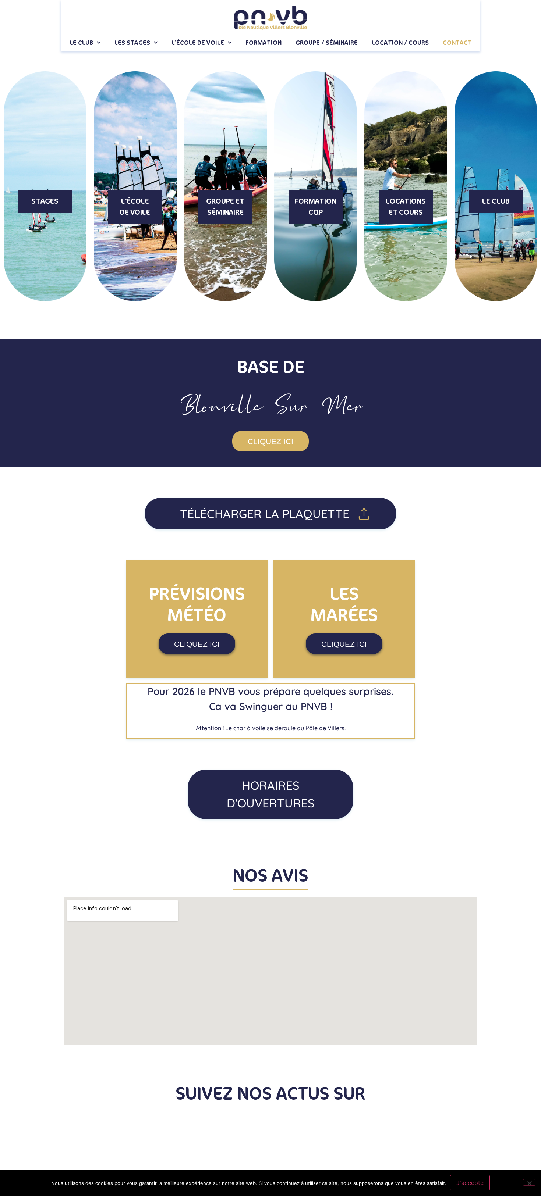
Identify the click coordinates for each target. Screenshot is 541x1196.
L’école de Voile (198, 43)
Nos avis (270, 876)
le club (496, 201)
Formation (263, 43)
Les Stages (132, 43)
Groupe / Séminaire (327, 43)
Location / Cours (400, 43)
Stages (45, 201)
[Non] (529, 1182)
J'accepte (470, 1182)
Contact (457, 43)
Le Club (81, 43)
